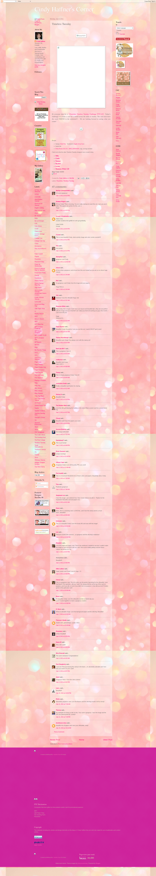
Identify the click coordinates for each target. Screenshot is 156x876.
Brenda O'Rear (118, 158)
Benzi (58, 596)
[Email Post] (78, 178)
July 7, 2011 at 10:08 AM (63, 590)
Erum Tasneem (60, 451)
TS (35, 452)
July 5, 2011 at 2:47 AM (63, 300)
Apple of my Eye (79, 144)
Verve (36, 457)
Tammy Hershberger (62, 337)
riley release (38, 388)
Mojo (36, 347)
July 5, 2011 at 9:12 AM (63, 388)
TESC (36, 429)
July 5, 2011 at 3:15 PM (63, 399)
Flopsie (37, 256)
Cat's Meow (38, 226)
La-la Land (38, 301)
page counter (38, 845)
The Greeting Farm (40, 437)
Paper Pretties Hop (40, 367)
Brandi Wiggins (118, 154)
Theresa (58, 710)
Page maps (38, 362)
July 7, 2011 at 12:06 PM (63, 603)
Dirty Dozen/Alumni (40, 248)
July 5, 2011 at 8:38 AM (63, 366)
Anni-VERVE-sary (40, 210)
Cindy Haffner (63, 178)
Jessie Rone (118, 113)
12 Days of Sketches (38, 190)
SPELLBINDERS (74, 148)
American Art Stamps (38, 204)
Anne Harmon (118, 150)
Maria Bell (117, 133)
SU (36, 420)
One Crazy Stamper (38, 358)
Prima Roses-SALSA (61, 148)
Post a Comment (59, 732)
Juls (57, 295)
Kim (57, 245)
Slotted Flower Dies (40, 405)
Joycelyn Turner (118, 122)
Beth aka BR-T (60, 348)
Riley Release (39, 393)
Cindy (57, 158)
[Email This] (82, 178)
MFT (36, 321)
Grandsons (38, 278)
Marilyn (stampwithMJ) (63, 190)
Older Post (107, 740)
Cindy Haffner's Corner (64, 9)
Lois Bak (118, 183)
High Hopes (38, 287)
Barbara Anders (118, 101)
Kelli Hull (118, 125)
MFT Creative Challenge (39, 327)
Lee (57, 532)
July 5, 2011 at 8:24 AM (63, 353)
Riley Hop (37, 385)
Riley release (38, 390)
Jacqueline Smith (61, 383)
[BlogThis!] (83, 178)
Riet (57, 280)
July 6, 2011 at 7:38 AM (63, 489)
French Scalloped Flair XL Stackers (40, 269)
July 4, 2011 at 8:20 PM (63, 210)
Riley (36, 383)
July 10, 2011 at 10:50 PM (63, 693)
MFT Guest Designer (38, 331)
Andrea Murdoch (118, 94)
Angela (118, 97)
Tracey (58, 372)
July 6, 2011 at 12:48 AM (63, 467)
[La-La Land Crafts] (124, 57)
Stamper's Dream (40, 417)
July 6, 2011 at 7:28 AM (63, 478)
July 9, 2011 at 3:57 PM (63, 671)
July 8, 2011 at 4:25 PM (63, 647)
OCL (36, 355)
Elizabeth (59, 543)
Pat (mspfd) (59, 473)
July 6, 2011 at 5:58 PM (63, 574)
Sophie (37, 408)
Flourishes (60, 181)
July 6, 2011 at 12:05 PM (63, 537)
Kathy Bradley (118, 179)
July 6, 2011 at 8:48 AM (63, 515)
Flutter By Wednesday (38, 265)
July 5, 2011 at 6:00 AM (63, 331)
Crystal (58, 234)
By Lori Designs (39, 221)
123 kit (37, 194)
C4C (36, 223)
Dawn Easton (60, 326)
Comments (40, 486)
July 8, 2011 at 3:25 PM (63, 636)
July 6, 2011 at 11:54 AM (63, 526)
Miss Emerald (60, 653)
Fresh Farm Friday (40, 272)
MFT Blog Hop (39, 324)
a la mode (37, 197)
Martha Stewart (39, 313)
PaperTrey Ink (39, 372)
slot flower (38, 403)
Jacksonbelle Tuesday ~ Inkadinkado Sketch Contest (40, 292)
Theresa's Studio (61, 620)
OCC (36, 352)
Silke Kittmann (118, 137)
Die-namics (38, 246)
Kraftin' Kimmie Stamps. (39, 298)
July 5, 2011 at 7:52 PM (63, 434)
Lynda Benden (118, 129)
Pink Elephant (39, 377)
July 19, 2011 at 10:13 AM (63, 728)
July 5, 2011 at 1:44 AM (63, 274)
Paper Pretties (39, 364)
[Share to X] (85, 178)
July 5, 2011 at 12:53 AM (63, 262)
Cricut (36, 243)
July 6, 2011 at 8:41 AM (63, 502)
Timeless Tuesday (68, 181)
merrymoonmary (83, 863)
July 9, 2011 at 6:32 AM (63, 658)
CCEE (36, 228)
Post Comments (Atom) (65, 744)
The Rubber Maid (61, 405)
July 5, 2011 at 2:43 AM (63, 289)
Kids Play (63, 144)
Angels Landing (39, 208)
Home (81, 740)
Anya (36, 213)
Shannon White (61, 306)
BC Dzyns (38, 215)
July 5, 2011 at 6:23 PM (63, 423)
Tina (57, 484)
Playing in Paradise (40, 380)
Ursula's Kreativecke (62, 216)
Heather (58, 164)
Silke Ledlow (60, 569)
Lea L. (58, 688)
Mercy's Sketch (39, 319)
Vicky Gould (117, 200)
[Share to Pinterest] (88, 178)
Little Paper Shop (40, 308)
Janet (57, 677)
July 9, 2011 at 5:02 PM (63, 682)
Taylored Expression (38, 423)
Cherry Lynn (38, 231)
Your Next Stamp (40, 467)
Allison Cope (60, 462)
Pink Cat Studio (39, 375)
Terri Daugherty (61, 664)
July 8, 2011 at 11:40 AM (63, 625)
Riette (58, 699)
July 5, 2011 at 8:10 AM (63, 342)
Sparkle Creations (40, 410)
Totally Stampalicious (39, 446)
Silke (57, 156)
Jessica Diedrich (61, 429)
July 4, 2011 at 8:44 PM (63, 229)
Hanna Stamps (39, 280)
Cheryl (58, 418)
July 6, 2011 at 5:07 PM (63, 552)
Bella (36, 218)
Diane (58, 508)
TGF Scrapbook (39, 432)
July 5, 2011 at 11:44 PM (63, 456)
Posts (39, 483)
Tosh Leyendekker (118, 195)
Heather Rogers (61, 201)
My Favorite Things (40, 350)
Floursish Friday (39, 261)
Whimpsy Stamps (40, 460)
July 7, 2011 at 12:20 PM (63, 614)
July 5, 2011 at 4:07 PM (63, 412)
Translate (122, 34)
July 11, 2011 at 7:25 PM (63, 717)
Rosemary (59, 631)
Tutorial (37, 454)
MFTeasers (38, 342)
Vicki (117, 141)
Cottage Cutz (38, 238)
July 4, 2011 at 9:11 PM (63, 239)
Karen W (58, 642)
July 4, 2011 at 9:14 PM (63, 251)
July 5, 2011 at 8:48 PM (63, 445)
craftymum (59, 359)
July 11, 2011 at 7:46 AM (63, 704)
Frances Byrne (118, 109)
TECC (36, 427)
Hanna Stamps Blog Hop (39, 284)
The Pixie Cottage (40, 440)
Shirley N (59, 394)
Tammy (58, 161)
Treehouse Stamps (40, 449)
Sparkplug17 (60, 440)
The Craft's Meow (40, 435)
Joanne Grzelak (118, 118)
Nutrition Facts (57, 754)
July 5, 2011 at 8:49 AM (63, 377)
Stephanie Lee (60, 495)
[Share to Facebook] (87, 178)
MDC (36, 316)
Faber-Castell (39, 254)
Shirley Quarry (118, 190)
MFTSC (37, 344)
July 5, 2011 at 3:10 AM (63, 320)
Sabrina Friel (118, 186)
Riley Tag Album (39, 396)
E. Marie (58, 609)
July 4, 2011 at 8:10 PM (63, 195)
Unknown (59, 521)
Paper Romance (39, 370)
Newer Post (55, 740)
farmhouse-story (61, 723)
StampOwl (59, 256)
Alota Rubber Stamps (38, 200)
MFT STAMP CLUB (40, 335)
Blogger (98, 863)
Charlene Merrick (118, 162)
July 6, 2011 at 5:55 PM (63, 563)
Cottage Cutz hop (40, 241)
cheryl (58, 267)
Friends (37, 275)
